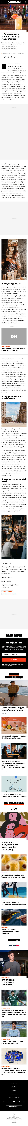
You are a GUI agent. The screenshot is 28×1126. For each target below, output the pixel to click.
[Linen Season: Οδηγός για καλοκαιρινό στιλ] (14, 694)
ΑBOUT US (14, 1090)
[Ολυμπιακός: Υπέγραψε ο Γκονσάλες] (14, 964)
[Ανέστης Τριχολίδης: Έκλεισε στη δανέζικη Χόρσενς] (14, 1029)
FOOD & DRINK (7, 591)
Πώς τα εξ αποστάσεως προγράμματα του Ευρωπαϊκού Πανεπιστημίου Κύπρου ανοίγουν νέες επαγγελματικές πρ (13, 765)
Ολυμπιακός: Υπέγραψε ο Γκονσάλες (8, 982)
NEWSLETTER (14, 1106)
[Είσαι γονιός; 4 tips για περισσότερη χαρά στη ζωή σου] (14, 890)
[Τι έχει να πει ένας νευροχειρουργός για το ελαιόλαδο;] (14, 917)
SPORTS (14, 940)
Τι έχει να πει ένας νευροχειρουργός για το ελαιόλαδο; (10, 931)
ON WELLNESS (14, 803)
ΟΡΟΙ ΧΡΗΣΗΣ (14, 1093)
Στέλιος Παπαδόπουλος (17, 168)
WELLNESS (4, 873)
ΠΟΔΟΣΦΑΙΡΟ (5, 977)
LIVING (3, 900)
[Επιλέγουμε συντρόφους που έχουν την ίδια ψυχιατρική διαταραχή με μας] (14, 826)
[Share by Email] (14, 57)
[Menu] (2, 2)
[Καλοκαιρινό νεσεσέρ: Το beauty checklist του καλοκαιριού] (14, 725)
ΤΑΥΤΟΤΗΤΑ (14, 1086)
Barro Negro (18, 184)
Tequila (3, 381)
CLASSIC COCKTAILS (8, 32)
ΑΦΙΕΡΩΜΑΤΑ (5, 346)
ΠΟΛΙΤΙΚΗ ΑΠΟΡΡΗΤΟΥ (14, 1097)
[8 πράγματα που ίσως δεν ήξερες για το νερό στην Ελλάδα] (14, 784)
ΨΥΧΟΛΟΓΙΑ (5, 840)
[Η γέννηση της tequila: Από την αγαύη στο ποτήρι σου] (14, 336)
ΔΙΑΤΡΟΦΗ (4, 927)
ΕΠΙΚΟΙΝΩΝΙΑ (14, 1083)
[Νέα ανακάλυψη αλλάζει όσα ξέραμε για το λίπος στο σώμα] (14, 862)
